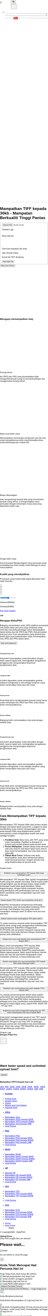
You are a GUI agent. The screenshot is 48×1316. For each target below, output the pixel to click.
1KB (2, 1087)
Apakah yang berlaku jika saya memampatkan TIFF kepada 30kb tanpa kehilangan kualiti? (24, 962)
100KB (9, 1089)
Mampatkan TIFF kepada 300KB (19, 1196)
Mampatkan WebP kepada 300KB (20, 1159)
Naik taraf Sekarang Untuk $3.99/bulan (15, 1289)
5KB (7, 1087)
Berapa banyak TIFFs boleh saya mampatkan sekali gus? (21, 900)
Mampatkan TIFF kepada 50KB (18, 1194)
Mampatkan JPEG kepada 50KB (19, 1119)
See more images (7, 611)
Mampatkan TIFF (12, 1191)
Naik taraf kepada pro (8, 643)
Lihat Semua (10, 1126)
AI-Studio (11, 18)
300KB (30, 1089)
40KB (42, 1087)
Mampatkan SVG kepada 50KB (18, 1212)
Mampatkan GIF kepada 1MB (17, 1180)
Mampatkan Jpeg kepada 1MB (18, 1124)
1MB (36, 1089)
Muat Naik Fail (8, 261)
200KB (23, 1089)
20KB (23, 1087)
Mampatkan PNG (12, 1136)
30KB (36, 1087)
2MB (41, 1089)
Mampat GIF (10, 1173)
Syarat (8, 1103)
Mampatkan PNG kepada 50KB (18, 1138)
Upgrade (4, 1075)
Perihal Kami (10, 1099)
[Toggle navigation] (13, 2)
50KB (2, 1089)
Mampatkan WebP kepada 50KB (19, 1156)
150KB (16, 1089)
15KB (18, 1087)
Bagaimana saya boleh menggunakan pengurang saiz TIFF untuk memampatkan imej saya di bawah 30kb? (24, 1011)
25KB (29, 1087)
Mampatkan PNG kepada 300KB (19, 1140)
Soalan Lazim (11, 1101)
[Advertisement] (24, 291)
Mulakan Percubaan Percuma (11, 1286)
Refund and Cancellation (16, 1105)
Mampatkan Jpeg (12, 1117)
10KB (12, 1087)
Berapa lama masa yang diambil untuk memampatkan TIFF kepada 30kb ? (24, 940)
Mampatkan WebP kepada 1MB (19, 1161)
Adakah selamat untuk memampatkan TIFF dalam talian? (21, 918)
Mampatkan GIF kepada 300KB (18, 1177)
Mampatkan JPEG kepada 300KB (19, 1122)
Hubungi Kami (11, 1108)
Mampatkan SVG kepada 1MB (18, 1217)
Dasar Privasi (10, 1225)
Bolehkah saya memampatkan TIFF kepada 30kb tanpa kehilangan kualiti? (24, 874)
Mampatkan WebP (13, 1154)
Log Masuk (22, 18)
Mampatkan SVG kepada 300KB (19, 1214)
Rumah (8, 1223)
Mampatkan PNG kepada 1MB (18, 1142)
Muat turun (7, 266)
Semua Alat (10, 13)
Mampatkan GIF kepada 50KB (18, 1175)
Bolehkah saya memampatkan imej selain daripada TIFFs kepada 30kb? (24, 989)
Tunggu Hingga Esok (38, 1289)
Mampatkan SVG (12, 1210)
